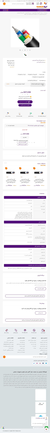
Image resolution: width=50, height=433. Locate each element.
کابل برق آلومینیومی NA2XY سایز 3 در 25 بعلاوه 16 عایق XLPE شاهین (39, 181)
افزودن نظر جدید (41, 288)
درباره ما (24, 0)
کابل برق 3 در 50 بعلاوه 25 (32, 74)
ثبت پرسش (40, 312)
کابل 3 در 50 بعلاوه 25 (21, 74)
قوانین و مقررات (22, 346)
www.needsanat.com (6, 430)
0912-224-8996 (6, 342)
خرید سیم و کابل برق (44, 344)
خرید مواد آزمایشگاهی (43, 350)
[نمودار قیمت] (20, 50)
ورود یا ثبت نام (33, 344)
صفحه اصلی (45, 0)
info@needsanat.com (7, 344)
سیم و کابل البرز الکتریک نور (32, 80)
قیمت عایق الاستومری (43, 346)
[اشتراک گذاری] (27, 50)
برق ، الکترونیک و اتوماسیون (37, 12)
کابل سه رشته (41, 74)
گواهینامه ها (39, 0)
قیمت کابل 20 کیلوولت (43, 342)
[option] (39, 177)
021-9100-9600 (9, 340)
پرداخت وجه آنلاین (33, 342)
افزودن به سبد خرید (23, 101)
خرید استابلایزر (44, 352)
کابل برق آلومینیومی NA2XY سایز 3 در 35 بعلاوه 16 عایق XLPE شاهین (25, 181)
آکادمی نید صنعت (44, 340)
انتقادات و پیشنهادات (21, 350)
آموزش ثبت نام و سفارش (43, 348)
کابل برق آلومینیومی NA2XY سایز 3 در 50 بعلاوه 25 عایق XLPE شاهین (11, 181)
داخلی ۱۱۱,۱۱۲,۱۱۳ (11, 348)
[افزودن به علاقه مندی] (25, 50)
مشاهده (7, 84)
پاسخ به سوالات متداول (32, 340)
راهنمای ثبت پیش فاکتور (21, 344)
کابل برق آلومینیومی (20, 12)
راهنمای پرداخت (22, 340)
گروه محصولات (41, 10)
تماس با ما (19, 0)
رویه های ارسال (22, 342)
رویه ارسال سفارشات (31, 0)
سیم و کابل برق (28, 12)
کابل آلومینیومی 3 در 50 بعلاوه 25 (38, 76)
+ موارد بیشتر (12, 66)
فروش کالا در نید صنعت (21, 352)
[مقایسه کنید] (22, 50)
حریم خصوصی (22, 348)
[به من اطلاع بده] (30, 50)
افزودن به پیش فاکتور (25, 105)
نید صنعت (45, 12)
